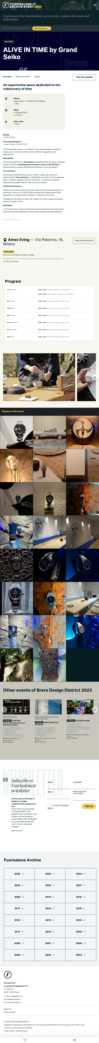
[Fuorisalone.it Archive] (22, 5)
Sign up (89, 806)
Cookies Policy (21, 1031)
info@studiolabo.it (13, 999)
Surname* (77, 782)
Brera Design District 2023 (15, 144)
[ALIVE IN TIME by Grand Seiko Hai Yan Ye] (16, 532)
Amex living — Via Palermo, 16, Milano (30, 101)
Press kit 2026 (9, 1012)
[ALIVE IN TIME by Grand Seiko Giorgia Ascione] (16, 631)
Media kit (7, 1009)
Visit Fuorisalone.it (41, 28)
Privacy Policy (9, 1031)
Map (17, 104)
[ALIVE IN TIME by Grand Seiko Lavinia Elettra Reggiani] (49, 665)
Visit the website (84, 77)
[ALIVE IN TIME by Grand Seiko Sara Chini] (16, 565)
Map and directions (84, 241)
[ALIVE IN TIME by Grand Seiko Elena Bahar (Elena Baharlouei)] (16, 465)
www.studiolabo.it (13, 1002)
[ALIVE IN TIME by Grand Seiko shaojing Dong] (16, 432)
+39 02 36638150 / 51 (14, 996)
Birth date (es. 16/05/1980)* (79, 792)
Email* (50, 792)
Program (19, 115)
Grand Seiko (9, 137)
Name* (50, 782)
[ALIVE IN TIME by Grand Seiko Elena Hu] (49, 465)
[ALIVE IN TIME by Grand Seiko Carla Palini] (16, 665)
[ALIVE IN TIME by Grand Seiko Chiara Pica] (16, 498)
